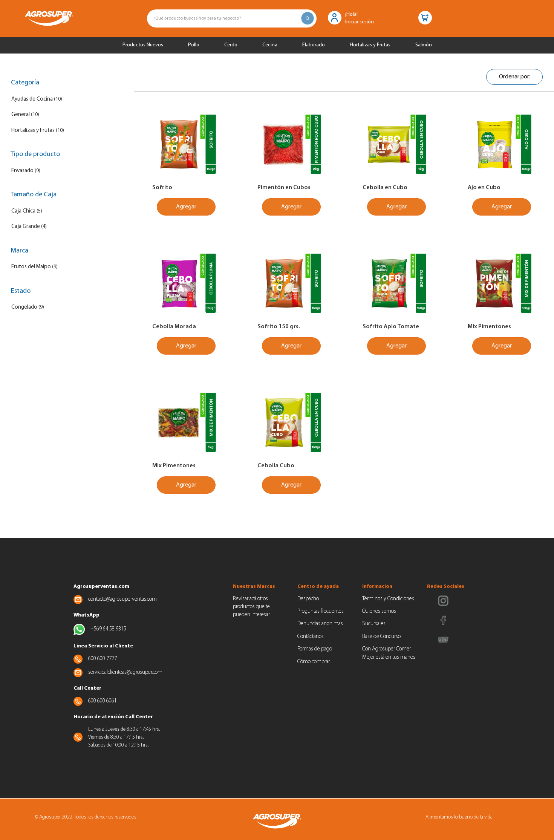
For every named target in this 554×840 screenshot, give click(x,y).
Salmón (423, 45)
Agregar (186, 207)
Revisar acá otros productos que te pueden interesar (251, 607)
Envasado (22, 171)
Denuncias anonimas (320, 624)
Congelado (24, 307)
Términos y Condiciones (388, 599)
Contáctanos (310, 637)
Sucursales (374, 624)
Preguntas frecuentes (320, 611)
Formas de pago (314, 649)
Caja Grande (25, 227)
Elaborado (313, 45)
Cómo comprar (313, 662)
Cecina (269, 45)
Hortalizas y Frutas (370, 45)
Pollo (193, 45)
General (20, 115)
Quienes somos (379, 611)
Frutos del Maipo (31, 267)
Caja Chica (23, 211)
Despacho (308, 599)
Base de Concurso (381, 637)
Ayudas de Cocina (32, 99)
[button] (334, 17)
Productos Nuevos (142, 45)
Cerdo (230, 45)
